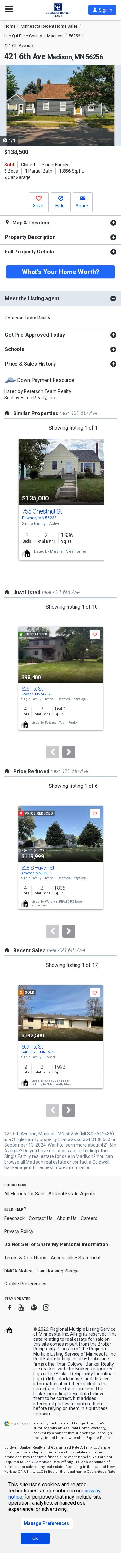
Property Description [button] (30, 237)
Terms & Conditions (25, 1258)
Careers (89, 1218)
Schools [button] (14, 349)
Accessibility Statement (76, 1258)
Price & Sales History (30, 364)
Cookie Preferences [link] (25, 1284)
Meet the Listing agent (32, 298)
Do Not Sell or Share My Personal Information (56, 1244)
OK (35, 1538)
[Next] (68, 752)
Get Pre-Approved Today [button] (35, 335)
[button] (102, 10)
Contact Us (41, 1218)
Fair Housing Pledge (58, 1271)
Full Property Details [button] (29, 252)
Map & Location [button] (30, 223)
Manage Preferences (46, 1523)
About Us (66, 1218)
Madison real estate (46, 1162)
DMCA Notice (18, 1271)
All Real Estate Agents (71, 1193)
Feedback (14, 1218)
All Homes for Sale (24, 1193)
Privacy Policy (18, 1231)
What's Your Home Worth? (60, 272)
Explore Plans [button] (98, 1438)
